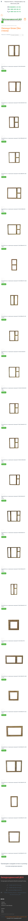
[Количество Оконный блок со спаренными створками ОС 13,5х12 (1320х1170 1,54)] (14, 337)
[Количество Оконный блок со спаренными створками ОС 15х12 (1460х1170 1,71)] (14, 410)
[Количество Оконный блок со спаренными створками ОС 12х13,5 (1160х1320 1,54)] (14, 194)
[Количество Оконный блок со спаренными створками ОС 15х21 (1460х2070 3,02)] (14, 554)
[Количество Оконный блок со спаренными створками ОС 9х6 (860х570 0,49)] (14, 803)
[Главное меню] (2, 22)
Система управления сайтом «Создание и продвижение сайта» (16, 916)
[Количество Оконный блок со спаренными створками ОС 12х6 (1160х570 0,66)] (14, 266)
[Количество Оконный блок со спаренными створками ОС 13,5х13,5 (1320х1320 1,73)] (14, 373)
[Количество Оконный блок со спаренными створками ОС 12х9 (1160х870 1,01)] (14, 301)
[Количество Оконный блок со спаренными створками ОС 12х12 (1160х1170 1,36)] (14, 159)
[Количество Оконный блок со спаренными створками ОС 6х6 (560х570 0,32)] (14, 697)
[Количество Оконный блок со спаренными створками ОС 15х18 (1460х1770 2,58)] (14, 518)
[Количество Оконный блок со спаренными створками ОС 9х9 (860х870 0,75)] (14, 838)
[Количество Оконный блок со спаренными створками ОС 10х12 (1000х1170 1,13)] (14, 88)
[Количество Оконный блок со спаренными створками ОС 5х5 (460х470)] (14, 626)
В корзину (4, 70)
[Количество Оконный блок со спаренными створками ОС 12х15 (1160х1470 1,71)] (14, 231)
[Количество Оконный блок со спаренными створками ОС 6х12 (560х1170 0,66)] (14, 661)
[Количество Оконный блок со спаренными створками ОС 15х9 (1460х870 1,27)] (14, 590)
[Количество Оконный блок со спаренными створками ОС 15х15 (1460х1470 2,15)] (14, 481)
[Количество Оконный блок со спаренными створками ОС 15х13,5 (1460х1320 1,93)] (14, 445)
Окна (5, 25)
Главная (2, 25)
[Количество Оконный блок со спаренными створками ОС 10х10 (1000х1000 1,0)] (14, 51)
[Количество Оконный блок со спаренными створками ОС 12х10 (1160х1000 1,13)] (14, 123)
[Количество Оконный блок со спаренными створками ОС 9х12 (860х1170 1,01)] (14, 768)
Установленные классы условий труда (7, 914)
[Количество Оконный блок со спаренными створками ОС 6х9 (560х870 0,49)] (14, 732)
